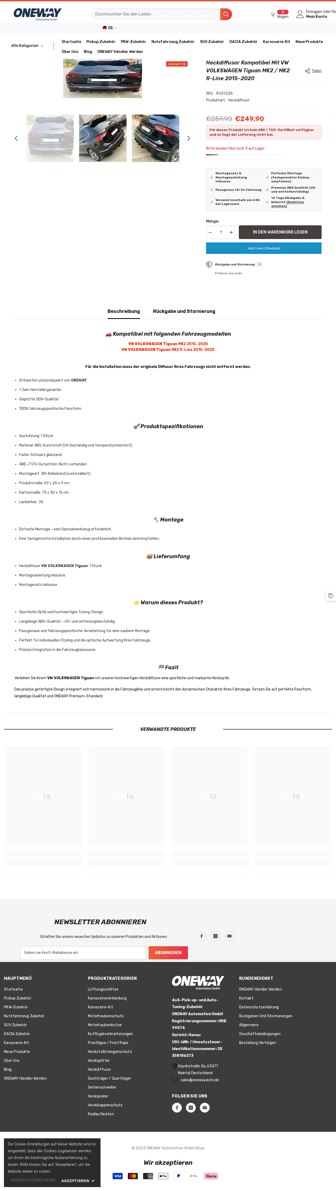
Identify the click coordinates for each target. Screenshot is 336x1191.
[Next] (189, 138)
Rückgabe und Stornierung (184, 311)
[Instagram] (215, 936)
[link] (43, 854)
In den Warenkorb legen (280, 232)
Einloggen (314, 12)
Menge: (212, 221)
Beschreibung (124, 311)
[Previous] (16, 138)
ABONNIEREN (168, 952)
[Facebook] (202, 936)
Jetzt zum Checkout (264, 248)
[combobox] (155, 14)
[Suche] (161, 14)
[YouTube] (229, 936)
